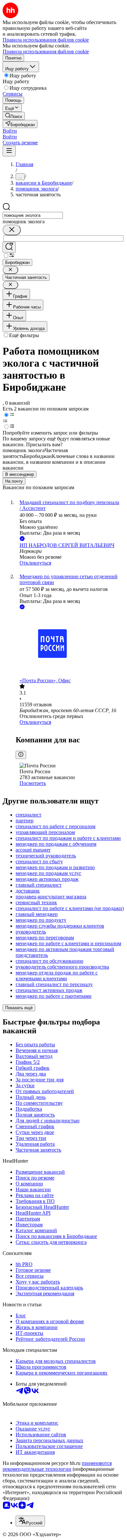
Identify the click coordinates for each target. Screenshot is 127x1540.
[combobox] (33, 215)
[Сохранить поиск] (9, 247)
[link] (14, 116)
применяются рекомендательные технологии (57, 1466)
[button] (10, 131)
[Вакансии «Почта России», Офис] (70, 644)
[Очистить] (12, 230)
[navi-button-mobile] (9, 151)
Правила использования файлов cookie (46, 51)
